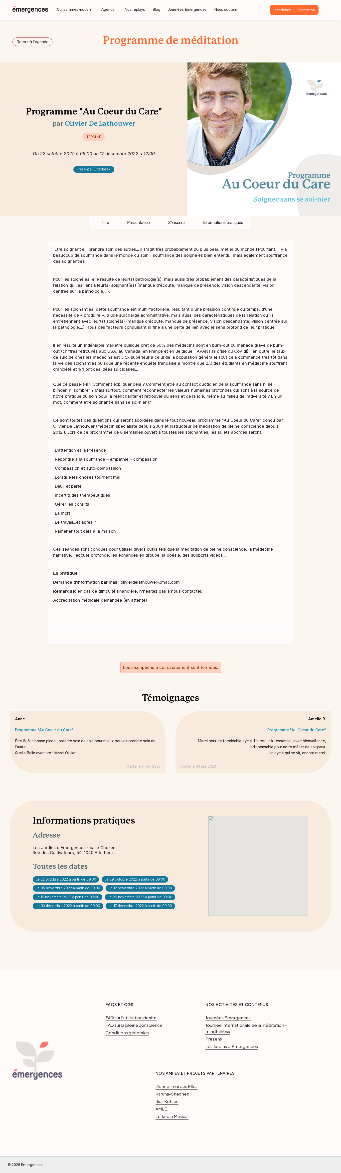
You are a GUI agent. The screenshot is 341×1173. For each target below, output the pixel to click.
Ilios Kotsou (167, 1101)
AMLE (161, 1109)
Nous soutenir (226, 9)
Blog (156, 9)
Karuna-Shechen (172, 1094)
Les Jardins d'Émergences (231, 1046)
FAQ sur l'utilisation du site (131, 1017)
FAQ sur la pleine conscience (134, 1025)
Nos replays (135, 9)
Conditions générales (127, 1032)
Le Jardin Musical (172, 1116)
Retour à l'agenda (32, 41)
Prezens (213, 1039)
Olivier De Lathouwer (100, 124)
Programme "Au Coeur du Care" (44, 730)
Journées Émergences (187, 9)
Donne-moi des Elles (176, 1086)
